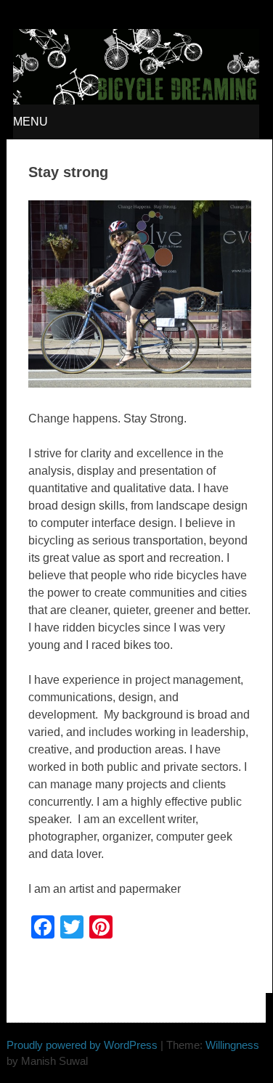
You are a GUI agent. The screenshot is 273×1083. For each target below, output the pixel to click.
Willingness (232, 1045)
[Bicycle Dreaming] (135, 100)
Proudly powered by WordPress (82, 1045)
